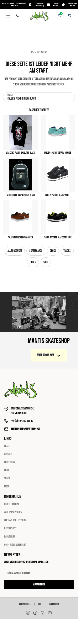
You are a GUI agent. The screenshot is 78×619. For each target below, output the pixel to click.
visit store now (45, 355)
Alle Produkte (14, 251)
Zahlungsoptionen (13, 512)
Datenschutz (10, 528)
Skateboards (35, 251)
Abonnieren (39, 584)
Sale (45, 262)
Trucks (67, 251)
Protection (9, 462)
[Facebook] (35, 613)
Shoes (33, 262)
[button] (8, 15)
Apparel (8, 454)
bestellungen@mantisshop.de (25, 428)
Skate (7, 446)
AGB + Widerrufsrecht (15, 544)
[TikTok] (28, 613)
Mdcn (6, 486)
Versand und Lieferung (15, 520)
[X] (43, 613)
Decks (53, 251)
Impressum (9, 536)
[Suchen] (18, 15)
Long (6, 470)
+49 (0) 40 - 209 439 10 (22, 421)
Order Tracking (11, 504)
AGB (39, 604)
